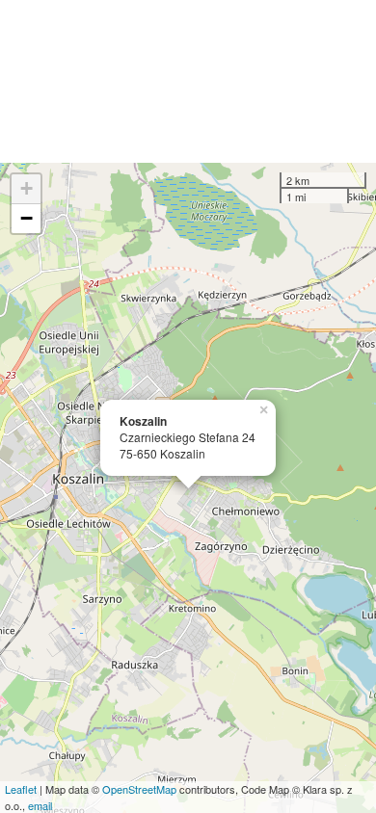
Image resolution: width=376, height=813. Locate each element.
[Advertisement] (188, 81)
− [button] (26, 218)
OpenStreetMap (139, 789)
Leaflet (21, 789)
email (40, 805)
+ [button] (26, 188)
